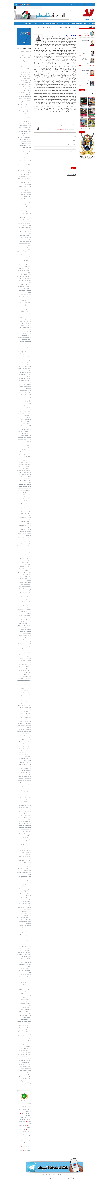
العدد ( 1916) (84, 128)
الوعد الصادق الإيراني (26, 715)
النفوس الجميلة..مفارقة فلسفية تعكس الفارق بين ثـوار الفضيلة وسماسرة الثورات (24, 509)
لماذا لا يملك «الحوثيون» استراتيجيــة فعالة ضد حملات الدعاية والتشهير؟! (25, 217)
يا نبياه (88, 80)
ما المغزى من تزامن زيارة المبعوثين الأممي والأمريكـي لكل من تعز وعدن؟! (25, 211)
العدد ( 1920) (84, 106)
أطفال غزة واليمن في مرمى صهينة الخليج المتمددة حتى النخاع (25, 660)
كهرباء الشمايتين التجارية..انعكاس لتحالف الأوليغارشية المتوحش (26, 401)
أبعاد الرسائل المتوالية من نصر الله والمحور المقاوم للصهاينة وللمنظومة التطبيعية (24, 337)
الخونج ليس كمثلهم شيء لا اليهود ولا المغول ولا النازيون (57, 27)
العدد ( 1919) (92, 106)
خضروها (87, 31)
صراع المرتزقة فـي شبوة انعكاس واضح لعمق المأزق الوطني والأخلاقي (25, 421)
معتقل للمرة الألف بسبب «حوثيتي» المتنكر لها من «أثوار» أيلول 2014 (24, 654)
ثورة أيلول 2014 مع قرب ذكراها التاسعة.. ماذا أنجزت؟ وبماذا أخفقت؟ (24, 611)
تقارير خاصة (79, 23)
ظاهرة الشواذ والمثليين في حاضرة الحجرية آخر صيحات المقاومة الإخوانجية (25, 427)
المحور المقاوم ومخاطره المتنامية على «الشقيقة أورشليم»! (25, 311)
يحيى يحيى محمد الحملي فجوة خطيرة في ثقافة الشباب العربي (24, 1134)
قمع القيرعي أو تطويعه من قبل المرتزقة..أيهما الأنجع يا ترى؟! (25, 450)
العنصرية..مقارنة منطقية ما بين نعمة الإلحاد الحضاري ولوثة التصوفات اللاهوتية (24, 893)
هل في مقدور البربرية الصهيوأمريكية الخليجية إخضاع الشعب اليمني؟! (24, 302)
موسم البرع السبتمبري (26, 931)
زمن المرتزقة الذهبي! (26, 548)
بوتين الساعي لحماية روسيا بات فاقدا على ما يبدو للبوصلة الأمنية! (24, 396)
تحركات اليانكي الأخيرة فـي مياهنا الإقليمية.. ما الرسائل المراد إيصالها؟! (24, 374)
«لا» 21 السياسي (66, 23)
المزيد (80, 35)
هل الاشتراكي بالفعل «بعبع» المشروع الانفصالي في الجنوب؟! (25, 601)
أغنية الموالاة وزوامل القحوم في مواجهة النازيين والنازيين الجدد (24, 807)
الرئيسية (93, 4)
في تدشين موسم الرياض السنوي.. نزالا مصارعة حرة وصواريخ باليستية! (25, 194)
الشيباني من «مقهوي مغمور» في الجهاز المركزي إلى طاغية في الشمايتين (24, 666)
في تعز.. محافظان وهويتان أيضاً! (24, 911)
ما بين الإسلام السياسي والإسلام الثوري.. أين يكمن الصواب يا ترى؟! (24, 862)
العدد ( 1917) (92, 117)
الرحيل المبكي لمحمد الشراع (25, 850)
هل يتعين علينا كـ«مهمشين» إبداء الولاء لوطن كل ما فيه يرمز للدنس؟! (24, 844)
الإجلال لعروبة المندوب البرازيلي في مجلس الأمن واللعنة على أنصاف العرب (24, 644)
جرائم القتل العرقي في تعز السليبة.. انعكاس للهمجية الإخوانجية (25, 578)
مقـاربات (58, 23)
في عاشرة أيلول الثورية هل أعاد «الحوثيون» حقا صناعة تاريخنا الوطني (24, 782)
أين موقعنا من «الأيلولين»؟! (25, 627)
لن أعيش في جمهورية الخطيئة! (24, 55)
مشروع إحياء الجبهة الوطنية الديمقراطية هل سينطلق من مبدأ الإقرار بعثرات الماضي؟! (25, 833)
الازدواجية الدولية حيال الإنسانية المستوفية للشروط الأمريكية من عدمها (24, 368)
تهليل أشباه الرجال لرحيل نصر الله (24, 848)
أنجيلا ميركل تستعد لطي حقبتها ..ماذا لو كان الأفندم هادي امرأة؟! (24, 237)
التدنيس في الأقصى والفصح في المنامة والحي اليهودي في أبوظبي (25, 386)
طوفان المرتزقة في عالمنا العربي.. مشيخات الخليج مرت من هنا (24, 227)
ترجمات (73, 23)
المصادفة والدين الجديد (26, 866)
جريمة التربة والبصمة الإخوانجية (24, 488)
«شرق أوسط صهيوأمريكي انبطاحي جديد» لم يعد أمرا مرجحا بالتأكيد (24, 1021)
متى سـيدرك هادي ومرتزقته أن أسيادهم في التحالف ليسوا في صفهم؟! (24, 170)
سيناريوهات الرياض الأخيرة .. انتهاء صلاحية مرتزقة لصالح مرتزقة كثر (25, 362)
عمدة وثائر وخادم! (27, 135)
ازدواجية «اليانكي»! (27, 121)
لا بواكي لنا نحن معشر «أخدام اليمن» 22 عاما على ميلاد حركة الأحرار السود (24, 588)
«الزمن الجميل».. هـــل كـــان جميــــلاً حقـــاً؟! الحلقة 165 (84, 60)
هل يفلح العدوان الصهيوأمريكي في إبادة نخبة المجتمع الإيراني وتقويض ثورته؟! (24, 999)
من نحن (87, 4)
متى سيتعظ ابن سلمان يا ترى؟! (24, 1076)
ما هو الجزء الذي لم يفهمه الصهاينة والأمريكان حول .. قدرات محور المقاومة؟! (24, 264)
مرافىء (30, 23)
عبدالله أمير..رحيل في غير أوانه (24, 821)
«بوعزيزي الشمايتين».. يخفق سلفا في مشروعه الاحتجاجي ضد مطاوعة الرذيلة (24, 1027)
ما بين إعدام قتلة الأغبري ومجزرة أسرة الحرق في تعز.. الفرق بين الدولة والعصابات (25, 151)
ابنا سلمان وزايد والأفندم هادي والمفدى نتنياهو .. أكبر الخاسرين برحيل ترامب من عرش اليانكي (24, 62)
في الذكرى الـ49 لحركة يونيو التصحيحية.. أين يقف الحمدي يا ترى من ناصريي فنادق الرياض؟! (24, 568)
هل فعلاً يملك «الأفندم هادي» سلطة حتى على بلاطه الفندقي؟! (24, 157)
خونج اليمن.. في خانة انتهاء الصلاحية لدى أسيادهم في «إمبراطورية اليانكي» (25, 899)
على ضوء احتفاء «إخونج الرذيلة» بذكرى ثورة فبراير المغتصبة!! (25, 327)
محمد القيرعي (73, 29)
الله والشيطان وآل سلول (26, 51)
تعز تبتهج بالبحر (28, 53)
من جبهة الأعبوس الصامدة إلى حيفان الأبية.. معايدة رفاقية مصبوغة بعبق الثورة (24, 539)
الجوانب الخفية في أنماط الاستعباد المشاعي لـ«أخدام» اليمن (25, 764)
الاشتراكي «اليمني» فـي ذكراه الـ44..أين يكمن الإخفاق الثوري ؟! (24, 456)
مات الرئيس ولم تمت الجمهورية (24, 741)
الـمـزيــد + (82, 90)
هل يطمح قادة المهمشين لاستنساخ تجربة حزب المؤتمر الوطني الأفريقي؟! (25, 109)
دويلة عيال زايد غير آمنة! (26, 294)
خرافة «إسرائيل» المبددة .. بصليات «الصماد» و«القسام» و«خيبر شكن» (24, 1040)
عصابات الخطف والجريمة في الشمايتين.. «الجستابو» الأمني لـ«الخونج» (25, 98)
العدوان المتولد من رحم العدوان (24, 678)
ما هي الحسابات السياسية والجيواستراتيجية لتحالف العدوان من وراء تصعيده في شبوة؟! (24, 286)
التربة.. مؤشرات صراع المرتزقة (25, 443)
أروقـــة (35, 23)
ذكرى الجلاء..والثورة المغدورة (25, 944)
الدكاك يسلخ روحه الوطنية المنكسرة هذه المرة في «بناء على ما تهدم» (25, 940)
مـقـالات (92, 27)
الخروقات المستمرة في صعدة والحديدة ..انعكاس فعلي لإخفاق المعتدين (24, 545)
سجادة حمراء (46, 23)
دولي (84, 23)
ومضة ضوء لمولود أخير (26, 102)
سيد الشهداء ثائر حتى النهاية (25, 840)
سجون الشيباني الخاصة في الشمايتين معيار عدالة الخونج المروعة (25, 695)
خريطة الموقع (73, 4)
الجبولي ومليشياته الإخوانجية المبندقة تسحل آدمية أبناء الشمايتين (25, 878)
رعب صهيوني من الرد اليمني (25, 750)
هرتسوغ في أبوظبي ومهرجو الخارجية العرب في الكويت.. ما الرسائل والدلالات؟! (24, 317)
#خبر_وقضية (89, 19)
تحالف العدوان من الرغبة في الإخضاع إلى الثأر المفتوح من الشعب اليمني (25, 280)
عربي (88, 23)
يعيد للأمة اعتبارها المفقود (25, 629)
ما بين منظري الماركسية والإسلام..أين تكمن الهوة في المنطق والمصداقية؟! (25, 1080)
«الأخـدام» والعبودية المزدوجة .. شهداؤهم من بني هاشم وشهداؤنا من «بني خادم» (24, 492)
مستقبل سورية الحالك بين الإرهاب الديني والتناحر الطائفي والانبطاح (24, 817)
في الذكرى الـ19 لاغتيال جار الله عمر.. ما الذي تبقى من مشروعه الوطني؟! (24, 270)
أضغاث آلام (87, 51)
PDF (26, 23)
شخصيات (52, 23)
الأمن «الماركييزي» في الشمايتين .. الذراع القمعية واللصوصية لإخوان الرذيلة (25, 72)
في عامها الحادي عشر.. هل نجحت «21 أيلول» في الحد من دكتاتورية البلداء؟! (25, 927)
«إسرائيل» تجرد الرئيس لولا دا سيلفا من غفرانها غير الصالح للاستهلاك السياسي (25, 690)
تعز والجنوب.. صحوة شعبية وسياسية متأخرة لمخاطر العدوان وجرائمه (24, 243)
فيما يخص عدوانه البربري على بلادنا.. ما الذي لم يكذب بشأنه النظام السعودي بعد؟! (24, 407)
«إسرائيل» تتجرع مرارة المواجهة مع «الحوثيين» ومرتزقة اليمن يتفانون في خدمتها (24, 754)
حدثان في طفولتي (27, 936)
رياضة (40, 23)
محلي (93, 23)
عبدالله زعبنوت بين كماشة (24, 1150)
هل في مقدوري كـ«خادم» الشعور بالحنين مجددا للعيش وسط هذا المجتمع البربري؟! (25, 476)
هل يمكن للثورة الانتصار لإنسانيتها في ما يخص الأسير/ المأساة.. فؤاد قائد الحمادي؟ (25, 462)
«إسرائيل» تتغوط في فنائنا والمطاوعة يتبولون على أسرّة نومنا (25, 970)
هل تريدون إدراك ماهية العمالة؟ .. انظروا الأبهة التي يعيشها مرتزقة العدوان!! (24, 188)
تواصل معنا (80, 4)
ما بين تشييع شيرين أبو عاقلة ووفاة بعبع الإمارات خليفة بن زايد (25, 380)
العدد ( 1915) (92, 128)
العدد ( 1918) (84, 117)
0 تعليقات (52, 29)
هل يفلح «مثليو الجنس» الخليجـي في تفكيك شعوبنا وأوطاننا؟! (25, 964)
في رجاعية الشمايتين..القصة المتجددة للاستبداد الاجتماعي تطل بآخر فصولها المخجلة (25, 888)
